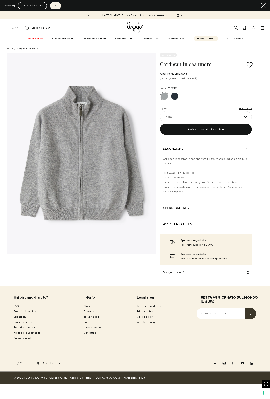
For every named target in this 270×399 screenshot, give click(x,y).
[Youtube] (242, 363)
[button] (135, 15)
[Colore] (174, 96)
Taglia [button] (168, 116)
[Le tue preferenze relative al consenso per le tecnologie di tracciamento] (263, 392)
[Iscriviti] (250, 313)
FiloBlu (142, 377)
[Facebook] (214, 363)
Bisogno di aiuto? (174, 272)
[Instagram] (224, 363)
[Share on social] (247, 272)
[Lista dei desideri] (253, 28)
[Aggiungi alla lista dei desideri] (249, 65)
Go (55, 5)
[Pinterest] (233, 363)
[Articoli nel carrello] (262, 28)
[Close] (263, 6)
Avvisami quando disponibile (206, 129)
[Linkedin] (251, 363)
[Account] (244, 28)
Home (10, 48)
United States (29, 5)
